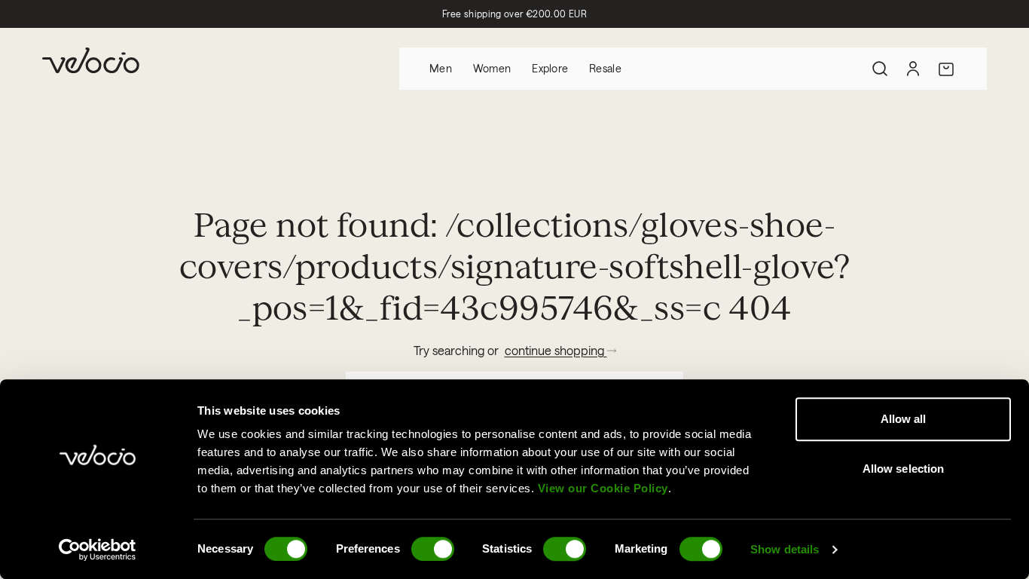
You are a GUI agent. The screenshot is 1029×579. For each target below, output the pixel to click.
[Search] (879, 69)
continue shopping (556, 350)
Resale (605, 68)
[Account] (913, 68)
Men (440, 68)
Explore (550, 68)
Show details (784, 549)
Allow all (904, 418)
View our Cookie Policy (603, 488)
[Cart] (946, 69)
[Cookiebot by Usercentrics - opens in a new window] (97, 549)
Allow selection (904, 468)
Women (492, 68)
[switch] (432, 549)
